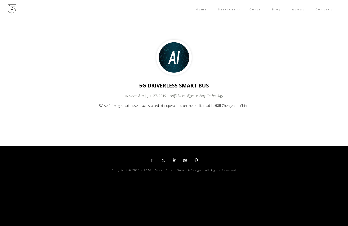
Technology (215, 95)
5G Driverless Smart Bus (174, 85)
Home (201, 9)
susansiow (136, 95)
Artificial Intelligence (184, 95)
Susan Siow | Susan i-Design (178, 170)
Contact (324, 9)
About (298, 9)
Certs (255, 9)
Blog (276, 9)
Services (227, 9)
